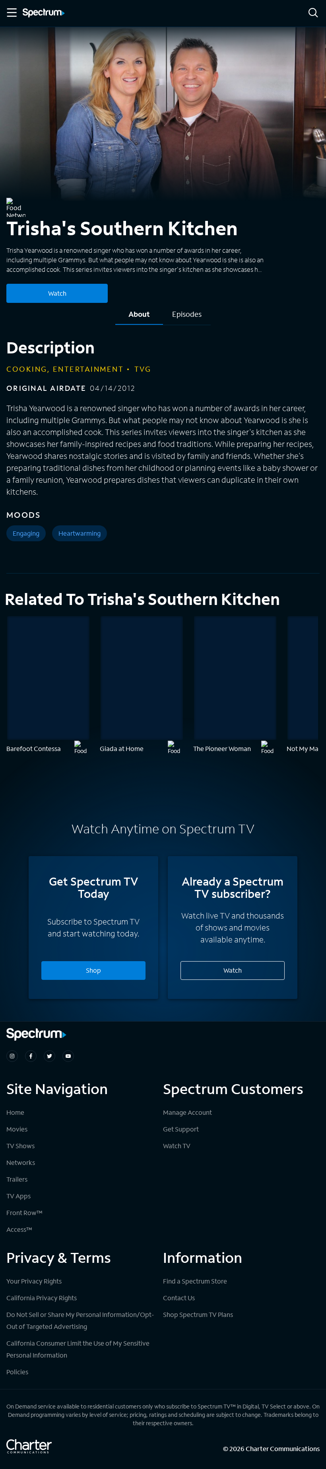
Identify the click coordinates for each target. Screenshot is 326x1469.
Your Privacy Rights (34, 1281)
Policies (17, 1372)
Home (15, 1112)
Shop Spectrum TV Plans (198, 1314)
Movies (16, 1129)
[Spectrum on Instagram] (12, 1056)
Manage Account (187, 1112)
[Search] (313, 13)
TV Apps (18, 1196)
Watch (57, 293)
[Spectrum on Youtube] (68, 1056)
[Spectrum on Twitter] (49, 1056)
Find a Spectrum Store (195, 1281)
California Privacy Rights (41, 1297)
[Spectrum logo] (43, 13)
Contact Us (179, 1297)
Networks (20, 1162)
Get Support (181, 1129)
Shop (93, 970)
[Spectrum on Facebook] (31, 1056)
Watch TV (176, 1145)
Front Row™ (24, 1212)
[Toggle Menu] (11, 12)
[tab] (139, 317)
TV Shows (20, 1145)
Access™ (19, 1229)
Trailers (16, 1179)
